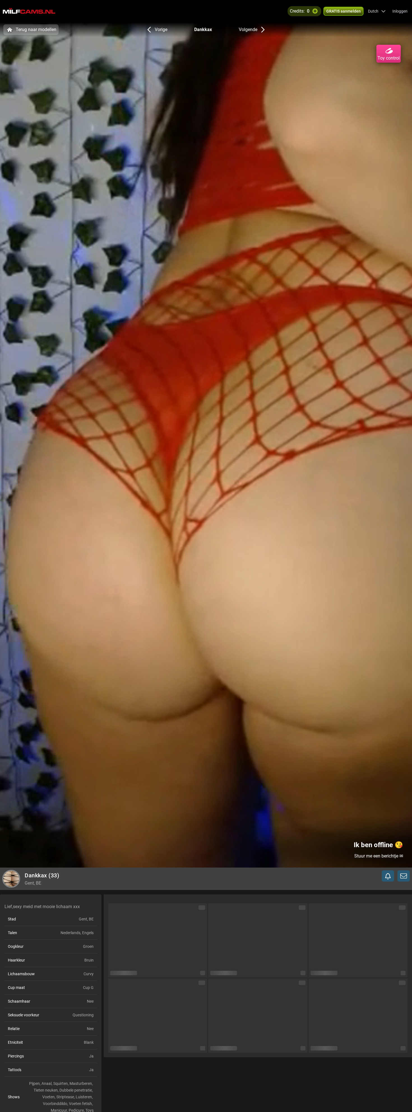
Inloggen (400, 11)
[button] (377, 11)
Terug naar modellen (36, 29)
